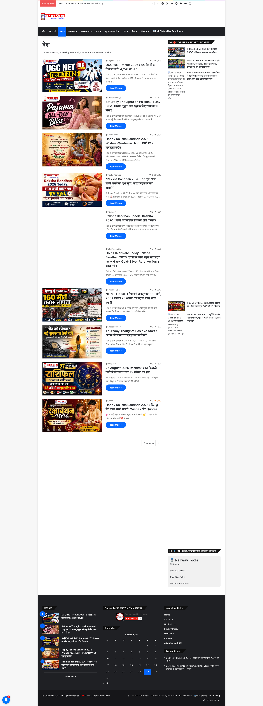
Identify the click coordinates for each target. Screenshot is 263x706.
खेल (124, 31)
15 (147, 658)
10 (107, 658)
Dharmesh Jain (114, 249)
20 (131, 665)
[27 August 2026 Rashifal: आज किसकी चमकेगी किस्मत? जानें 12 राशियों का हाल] (72, 379)
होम (43, 31)
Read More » (115, 88)
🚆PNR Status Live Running (167, 31)
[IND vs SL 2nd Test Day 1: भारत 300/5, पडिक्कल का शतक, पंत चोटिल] (176, 52)
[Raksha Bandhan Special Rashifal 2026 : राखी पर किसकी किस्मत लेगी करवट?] (72, 227)
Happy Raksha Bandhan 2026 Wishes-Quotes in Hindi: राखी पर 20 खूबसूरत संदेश (131, 143)
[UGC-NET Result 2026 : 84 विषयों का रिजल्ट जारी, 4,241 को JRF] (72, 75)
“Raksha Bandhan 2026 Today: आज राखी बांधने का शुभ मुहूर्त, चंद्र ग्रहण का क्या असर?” (93, 3)
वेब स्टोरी (52, 31)
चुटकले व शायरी (111, 31)
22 (147, 665)
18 (115, 665)
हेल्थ (133, 31)
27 (131, 671)
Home (167, 614)
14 (140, 658)
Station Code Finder (179, 583)
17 (108, 665)
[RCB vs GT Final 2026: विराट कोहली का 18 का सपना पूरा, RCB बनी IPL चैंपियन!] (176, 306)
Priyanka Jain (114, 60)
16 (155, 658)
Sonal (110, 401)
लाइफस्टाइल (85, 31)
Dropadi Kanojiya (115, 97)
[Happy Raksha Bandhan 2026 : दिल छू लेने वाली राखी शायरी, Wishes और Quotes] (72, 415)
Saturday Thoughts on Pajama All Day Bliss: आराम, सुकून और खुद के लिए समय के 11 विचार (133, 106)
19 (123, 665)
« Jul (105, 683)
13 (131, 658)
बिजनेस (144, 31)
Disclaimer (169, 633)
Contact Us (169, 624)
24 (107, 671)
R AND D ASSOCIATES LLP (97, 695)
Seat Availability (177, 570)
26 (123, 671)
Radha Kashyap (114, 175)
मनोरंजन (71, 31)
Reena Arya (113, 135)
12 (123, 658)
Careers (168, 638)
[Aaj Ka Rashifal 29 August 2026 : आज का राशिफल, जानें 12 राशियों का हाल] (50, 641)
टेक (97, 31)
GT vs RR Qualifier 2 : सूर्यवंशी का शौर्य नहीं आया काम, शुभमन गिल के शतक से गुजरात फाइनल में (204, 317)
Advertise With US (173, 643)
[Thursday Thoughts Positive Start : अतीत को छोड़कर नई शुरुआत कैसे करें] (72, 341)
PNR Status (175, 564)
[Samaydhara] (53, 17)
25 (115, 671)
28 (139, 671)
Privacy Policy (171, 629)
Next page (149, 443)
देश (61, 31)
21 (140, 665)
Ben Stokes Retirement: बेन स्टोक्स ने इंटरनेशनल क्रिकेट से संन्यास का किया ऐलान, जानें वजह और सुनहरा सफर (203, 75)
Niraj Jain (112, 212)
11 (115, 658)
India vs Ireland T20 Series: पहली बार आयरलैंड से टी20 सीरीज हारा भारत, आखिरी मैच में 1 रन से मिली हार (203, 63)
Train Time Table (177, 577)
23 (155, 665)
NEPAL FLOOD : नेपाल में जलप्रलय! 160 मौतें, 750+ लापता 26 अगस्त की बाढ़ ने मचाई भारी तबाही (133, 298)
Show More (70, 676)
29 (147, 671)
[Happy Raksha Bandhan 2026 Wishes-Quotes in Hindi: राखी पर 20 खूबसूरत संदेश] (72, 149)
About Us (168, 619)
